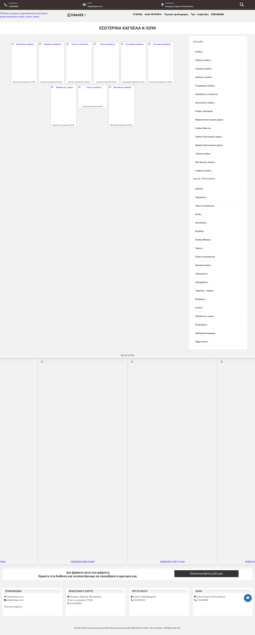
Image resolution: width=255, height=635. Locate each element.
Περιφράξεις (201, 282)
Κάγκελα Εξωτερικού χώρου (209, 145)
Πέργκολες (200, 197)
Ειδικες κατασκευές (205, 257)
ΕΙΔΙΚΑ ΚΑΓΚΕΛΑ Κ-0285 (83, 562)
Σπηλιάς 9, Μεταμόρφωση (144, 597)
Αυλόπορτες (201, 274)
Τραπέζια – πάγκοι (204, 291)
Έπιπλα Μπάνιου (203, 240)
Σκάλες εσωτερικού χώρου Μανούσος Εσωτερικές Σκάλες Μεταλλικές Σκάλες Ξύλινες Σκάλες (122, 628)
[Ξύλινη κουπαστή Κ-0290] (106, 61)
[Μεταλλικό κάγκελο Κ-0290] (24, 61)
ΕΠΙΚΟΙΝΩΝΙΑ (217, 14)
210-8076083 (202, 600)
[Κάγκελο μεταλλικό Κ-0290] (51, 61)
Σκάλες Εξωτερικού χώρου (208, 137)
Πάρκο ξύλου (201, 342)
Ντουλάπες (201, 223)
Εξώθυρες (200, 299)
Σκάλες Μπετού (203, 128)
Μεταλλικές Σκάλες (205, 162)
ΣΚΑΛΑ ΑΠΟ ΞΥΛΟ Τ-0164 (172, 562)
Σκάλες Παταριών (204, 111)
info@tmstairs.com (15, 600)
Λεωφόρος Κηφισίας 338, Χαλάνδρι (85, 597)
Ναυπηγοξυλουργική (205, 333)
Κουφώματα (201, 325)
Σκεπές (199, 308)
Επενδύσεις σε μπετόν (206, 94)
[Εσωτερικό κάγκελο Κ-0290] (133, 61)
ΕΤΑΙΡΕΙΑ (137, 14)
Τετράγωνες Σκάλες (205, 86)
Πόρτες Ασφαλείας (204, 206)
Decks (198, 214)
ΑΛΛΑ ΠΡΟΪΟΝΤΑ (153, 14)
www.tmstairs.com (15, 597)
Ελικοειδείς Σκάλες (205, 103)
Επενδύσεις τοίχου (204, 316)
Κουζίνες (199, 231)
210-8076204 (139, 600)
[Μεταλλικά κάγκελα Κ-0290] (121, 104)
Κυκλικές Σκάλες (203, 77)
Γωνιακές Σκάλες (203, 69)
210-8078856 (75, 603)
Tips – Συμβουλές (200, 14)
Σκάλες (199, 52)
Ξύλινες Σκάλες (203, 154)
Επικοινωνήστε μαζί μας (206, 573)
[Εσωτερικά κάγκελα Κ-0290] (161, 61)
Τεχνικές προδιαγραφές (176, 14)
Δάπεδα (199, 189)
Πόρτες (199, 248)
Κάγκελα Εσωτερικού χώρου (209, 120)
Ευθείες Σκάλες (203, 60)
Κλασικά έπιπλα (203, 265)
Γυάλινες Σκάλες (203, 171)
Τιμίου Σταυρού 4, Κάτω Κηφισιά (210, 597)
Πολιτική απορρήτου (13, 607)
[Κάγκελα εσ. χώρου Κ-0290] (63, 104)
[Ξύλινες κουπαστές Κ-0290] (79, 61)
